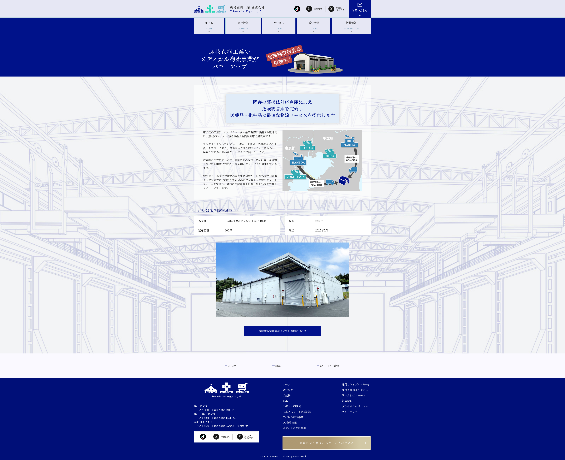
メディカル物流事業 (294, 428)
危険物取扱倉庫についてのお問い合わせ (282, 331)
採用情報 (313, 25)
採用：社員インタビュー (356, 390)
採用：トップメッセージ (356, 384)
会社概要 (287, 390)
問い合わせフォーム (353, 395)
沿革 (278, 366)
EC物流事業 (289, 422)
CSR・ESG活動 (329, 366)
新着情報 (351, 25)
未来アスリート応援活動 (296, 411)
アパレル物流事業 (293, 417)
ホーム (209, 25)
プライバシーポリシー (355, 406)
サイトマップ (349, 411)
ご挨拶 (232, 366)
